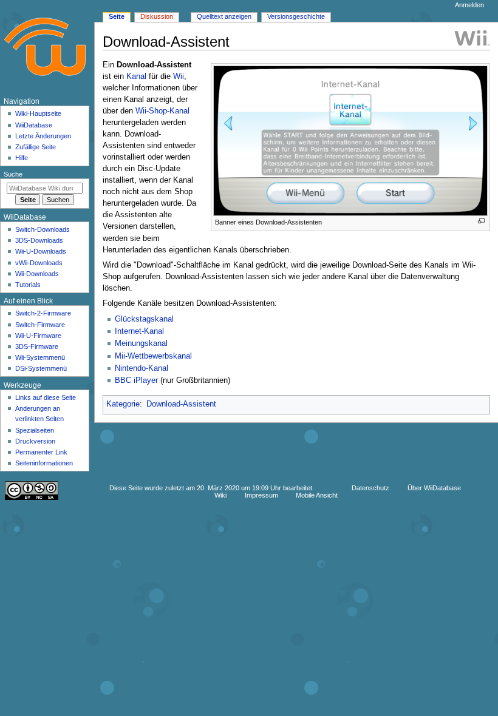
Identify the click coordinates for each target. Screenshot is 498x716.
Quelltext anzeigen (224, 16)
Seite (116, 16)
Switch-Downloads (42, 229)
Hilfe (21, 157)
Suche (13, 174)
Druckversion (35, 441)
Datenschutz (370, 487)
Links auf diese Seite (45, 397)
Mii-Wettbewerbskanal (153, 356)
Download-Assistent (181, 404)
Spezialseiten (34, 430)
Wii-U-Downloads (40, 251)
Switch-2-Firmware (43, 313)
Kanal (136, 76)
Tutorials (28, 284)
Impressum (261, 495)
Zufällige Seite (35, 146)
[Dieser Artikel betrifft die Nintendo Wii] (472, 37)
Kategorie (123, 404)
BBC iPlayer (136, 380)
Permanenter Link (41, 452)
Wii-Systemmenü (40, 357)
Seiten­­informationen (44, 463)
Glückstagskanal (144, 319)
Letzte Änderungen (43, 136)
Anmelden (469, 4)
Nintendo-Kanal (141, 368)
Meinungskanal (141, 343)
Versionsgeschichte (296, 16)
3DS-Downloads (39, 240)
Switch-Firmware (40, 324)
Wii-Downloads (37, 273)
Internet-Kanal (139, 331)
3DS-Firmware (36, 346)
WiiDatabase (33, 125)
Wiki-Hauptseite (38, 113)
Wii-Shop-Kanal (162, 111)
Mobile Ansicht (317, 495)
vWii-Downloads (39, 262)
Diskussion (156, 16)
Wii (178, 76)
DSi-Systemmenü (41, 368)
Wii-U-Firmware (38, 335)
